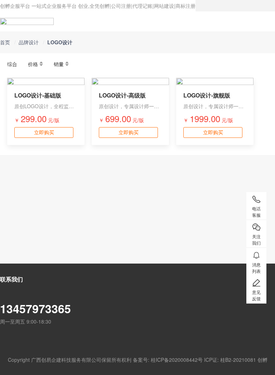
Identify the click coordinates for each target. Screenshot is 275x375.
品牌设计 (29, 42)
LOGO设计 (59, 42)
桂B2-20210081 (238, 359)
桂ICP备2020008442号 (177, 359)
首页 (5, 42)
